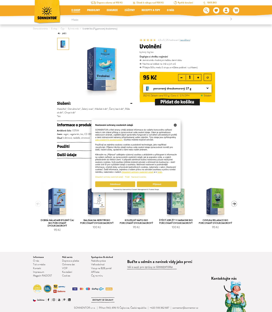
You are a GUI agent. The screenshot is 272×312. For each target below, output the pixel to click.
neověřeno (185, 40)
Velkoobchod (97, 264)
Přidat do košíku (177, 101)
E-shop (75, 10)
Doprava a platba (70, 261)
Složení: (94, 103)
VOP (64, 268)
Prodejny (93, 10)
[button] (38, 300)
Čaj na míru (97, 275)
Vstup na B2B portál (101, 268)
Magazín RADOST (42, 275)
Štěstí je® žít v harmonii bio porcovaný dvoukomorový (176, 222)
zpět (64, 33)
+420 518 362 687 (159, 308)
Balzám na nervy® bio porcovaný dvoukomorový (96, 222)
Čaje (62, 28)
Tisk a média (39, 264)
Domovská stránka (40, 28)
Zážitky (130, 10)
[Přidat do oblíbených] (208, 78)
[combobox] (152, 19)
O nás (170, 10)
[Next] (234, 203)
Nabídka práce (98, 261)
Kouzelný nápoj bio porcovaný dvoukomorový (136, 222)
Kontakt (37, 268)
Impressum (38, 272)
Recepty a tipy (151, 10)
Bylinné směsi (73, 28)
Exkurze (112, 10)
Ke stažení (67, 272)
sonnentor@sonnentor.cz (185, 308)
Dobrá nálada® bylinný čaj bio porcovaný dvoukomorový (57, 223)
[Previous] (38, 203)
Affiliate (95, 272)
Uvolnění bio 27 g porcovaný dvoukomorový (99, 28)
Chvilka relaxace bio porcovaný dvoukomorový (215, 222)
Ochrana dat (68, 264)
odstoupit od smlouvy (102, 300)
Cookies (66, 275)
